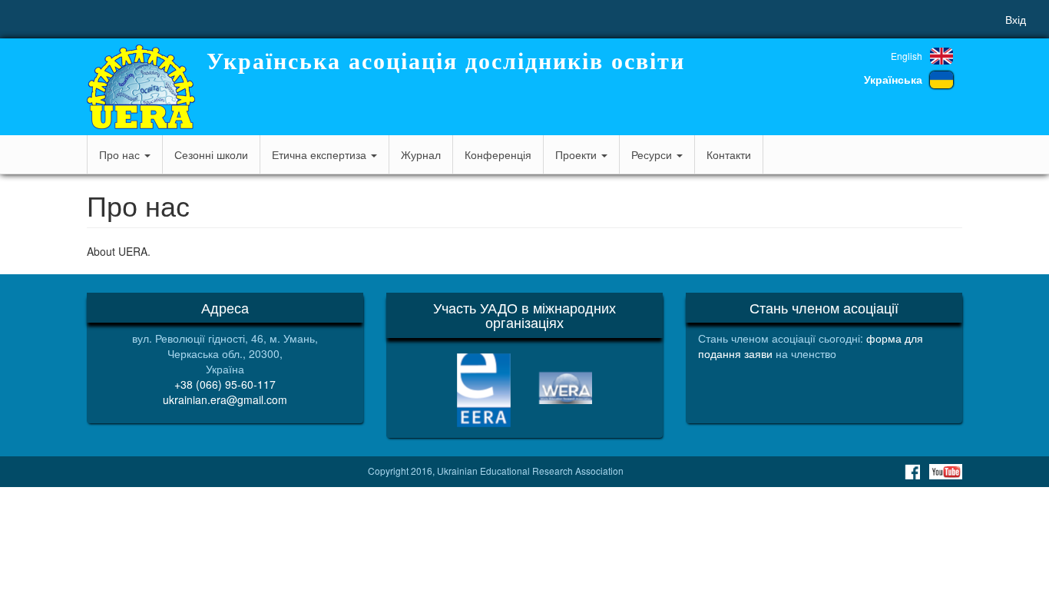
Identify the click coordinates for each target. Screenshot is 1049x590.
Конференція (498, 154)
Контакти (729, 154)
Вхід (1015, 19)
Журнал (421, 154)
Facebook (912, 471)
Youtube (945, 471)
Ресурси (653, 154)
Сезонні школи (211, 154)
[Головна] (141, 87)
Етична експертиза (320, 154)
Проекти (577, 154)
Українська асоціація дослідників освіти (446, 61)
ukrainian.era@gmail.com (225, 399)
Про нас (121, 154)
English (906, 55)
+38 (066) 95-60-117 (225, 384)
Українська (893, 79)
